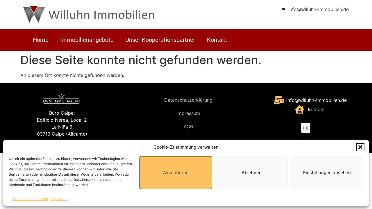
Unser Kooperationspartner (160, 39)
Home (41, 39)
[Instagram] (305, 127)
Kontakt (217, 39)
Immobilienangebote (87, 39)
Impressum (59, 199)
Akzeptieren (176, 172)
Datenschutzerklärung (30, 199)
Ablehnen (252, 172)
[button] (360, 147)
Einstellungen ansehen (327, 172)
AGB (188, 126)
